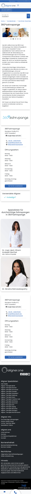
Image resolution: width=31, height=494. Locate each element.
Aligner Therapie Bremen (9, 388)
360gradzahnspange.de (15, 144)
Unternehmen (5, 432)
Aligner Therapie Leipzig (8, 407)
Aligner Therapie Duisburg (9, 395)
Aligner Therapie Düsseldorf (9, 393)
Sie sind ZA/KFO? (6, 10)
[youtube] (29, 374)
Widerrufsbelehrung (7, 456)
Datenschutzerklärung (23, 1)
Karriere (3, 434)
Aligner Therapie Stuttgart (9, 410)
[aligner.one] (12, 370)
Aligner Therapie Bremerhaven (10, 412)
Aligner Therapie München (9, 408)
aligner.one (8, 5)
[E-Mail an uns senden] (4, 492)
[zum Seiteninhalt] (23, 485)
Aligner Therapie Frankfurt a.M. (10, 399)
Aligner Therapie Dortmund (9, 389)
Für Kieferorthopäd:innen (9, 436)
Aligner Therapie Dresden (9, 391)
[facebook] (21, 374)
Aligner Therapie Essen (8, 397)
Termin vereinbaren (16, 186)
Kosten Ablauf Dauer (7, 421)
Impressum (12, 1)
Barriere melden (6, 447)
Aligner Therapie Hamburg (9, 401)
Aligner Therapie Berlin (8, 386)
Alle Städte (4, 384)
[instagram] (24, 374)
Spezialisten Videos (7, 425)
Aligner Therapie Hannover (9, 403)
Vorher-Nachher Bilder (8, 423)
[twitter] (26, 374)
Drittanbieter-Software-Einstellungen (17, 482)
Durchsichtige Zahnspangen (10, 419)
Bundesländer (11, 21)
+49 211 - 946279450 (14, 141)
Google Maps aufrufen (14, 136)
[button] (18, 5)
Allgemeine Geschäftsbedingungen (12, 454)
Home (3, 21)
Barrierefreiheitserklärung (9, 445)
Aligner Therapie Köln (7, 405)
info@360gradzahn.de (15, 143)
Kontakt (3, 438)
